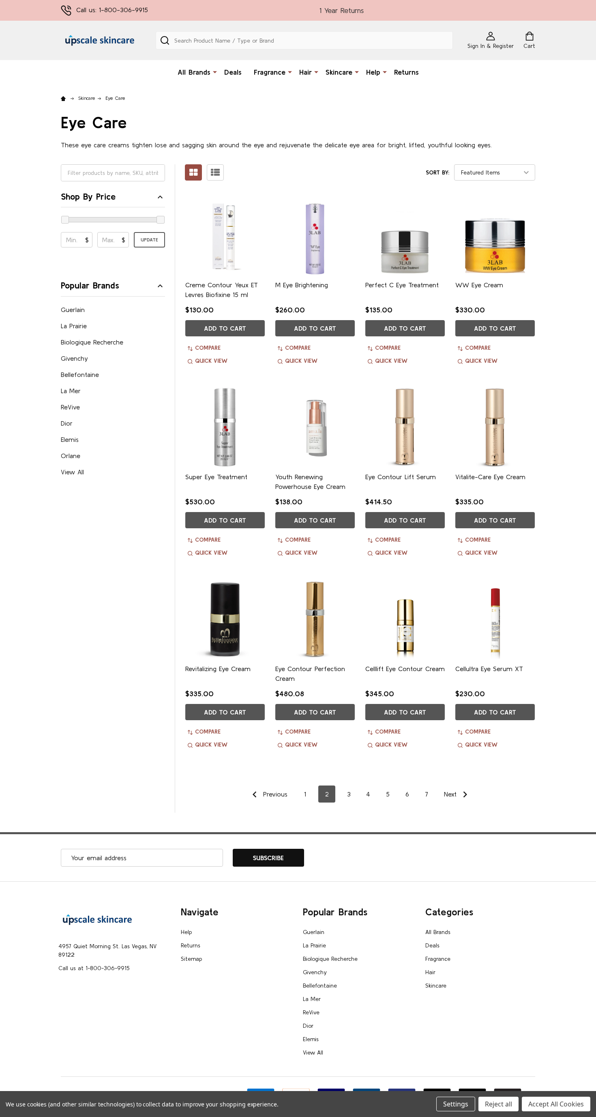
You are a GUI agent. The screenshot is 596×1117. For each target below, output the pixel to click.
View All (72, 472)
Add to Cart (225, 328)
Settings (455, 1104)
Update (149, 239)
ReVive (70, 407)
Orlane (70, 455)
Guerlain (73, 309)
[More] (215, 71)
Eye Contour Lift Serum (400, 476)
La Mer (71, 390)
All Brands (194, 72)
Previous (274, 794)
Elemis (70, 439)
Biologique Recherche (92, 342)
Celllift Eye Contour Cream (405, 668)
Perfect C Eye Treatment (402, 284)
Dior (67, 423)
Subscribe (268, 857)
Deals (233, 72)
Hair (305, 72)
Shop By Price (88, 196)
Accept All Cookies (556, 1104)
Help (373, 72)
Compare (208, 347)
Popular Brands (90, 285)
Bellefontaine (80, 374)
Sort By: (437, 172)
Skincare (339, 72)
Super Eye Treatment (216, 476)
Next (451, 794)
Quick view (211, 360)
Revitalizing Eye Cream (218, 668)
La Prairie (74, 325)
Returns (406, 72)
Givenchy (74, 358)
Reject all (498, 1104)
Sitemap (191, 959)
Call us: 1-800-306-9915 (112, 9)
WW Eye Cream (479, 284)
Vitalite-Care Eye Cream (490, 476)
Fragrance (269, 72)
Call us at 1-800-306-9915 (93, 968)
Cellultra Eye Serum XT (489, 668)
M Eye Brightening (301, 284)
